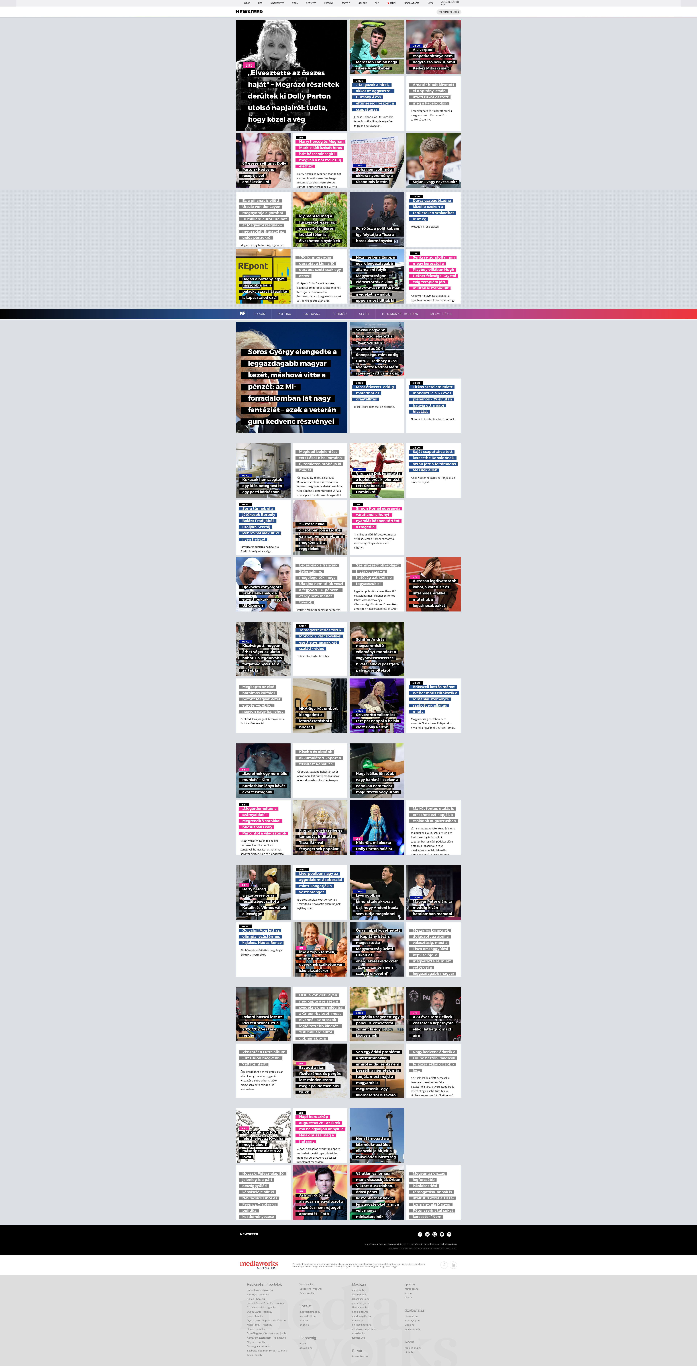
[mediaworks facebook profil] (444, 1265)
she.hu (409, 1297)
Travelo (346, 3)
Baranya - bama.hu (258, 1294)
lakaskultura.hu (361, 1298)
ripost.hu (410, 1284)
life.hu (408, 1293)
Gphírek (362, 3)
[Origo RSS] (449, 1234)
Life (260, 3)
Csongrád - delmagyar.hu (261, 1307)
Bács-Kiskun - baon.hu (260, 1290)
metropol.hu (412, 1288)
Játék (430, 3)
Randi (393, 3)
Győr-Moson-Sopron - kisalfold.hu (266, 1320)
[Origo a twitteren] (427, 1234)
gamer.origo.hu (361, 1303)
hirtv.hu (303, 1320)
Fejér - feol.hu (255, 1316)
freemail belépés (449, 12)
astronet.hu (358, 1290)
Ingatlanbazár (411, 3)
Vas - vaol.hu (306, 1284)
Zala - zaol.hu (307, 1293)
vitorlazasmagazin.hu (364, 1329)
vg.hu (302, 1343)
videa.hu (410, 1324)
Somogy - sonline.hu (258, 1346)
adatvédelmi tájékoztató (375, 1244)
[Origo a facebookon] (420, 1234)
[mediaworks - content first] (259, 1265)
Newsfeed (311, 3)
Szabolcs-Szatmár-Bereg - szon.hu (267, 1350)
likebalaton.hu (360, 1307)
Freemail (328, 3)
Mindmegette (277, 3)
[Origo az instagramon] (434, 1234)
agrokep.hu (306, 1347)
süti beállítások (422, 1244)
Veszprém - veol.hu (310, 1288)
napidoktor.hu (360, 1311)
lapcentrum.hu (413, 1329)
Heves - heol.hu (256, 1329)
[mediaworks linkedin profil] (453, 1265)
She (377, 3)
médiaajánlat (451, 1244)
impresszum (437, 1244)
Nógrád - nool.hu (256, 1342)
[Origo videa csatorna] (442, 1234)
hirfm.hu (409, 1352)
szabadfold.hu (307, 1316)
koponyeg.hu (412, 1320)
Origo (247, 3)
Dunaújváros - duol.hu (259, 1311)
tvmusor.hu (358, 1337)
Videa (295, 3)
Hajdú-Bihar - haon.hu (259, 1324)
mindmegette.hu (361, 1316)
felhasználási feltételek (401, 1244)
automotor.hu (359, 1294)
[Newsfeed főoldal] (249, 1234)
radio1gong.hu (413, 1347)
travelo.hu (358, 1320)
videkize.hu (358, 1333)
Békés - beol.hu (256, 1298)
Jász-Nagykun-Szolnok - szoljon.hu (267, 1333)
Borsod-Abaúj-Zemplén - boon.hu (266, 1303)
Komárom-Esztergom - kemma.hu (266, 1337)
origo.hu (304, 1324)
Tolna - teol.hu (255, 1354)
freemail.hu (411, 1316)
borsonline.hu (360, 1356)
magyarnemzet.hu (309, 1311)
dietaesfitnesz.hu (362, 1324)
